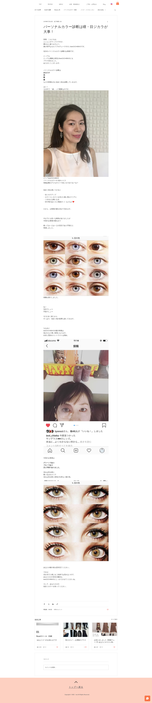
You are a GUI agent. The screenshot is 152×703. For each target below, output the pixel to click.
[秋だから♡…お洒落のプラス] (76, 630)
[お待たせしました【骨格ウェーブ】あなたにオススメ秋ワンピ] (104, 630)
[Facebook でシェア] (44, 604)
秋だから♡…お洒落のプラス (75, 640)
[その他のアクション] (107, 22)
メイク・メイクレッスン (87, 10)
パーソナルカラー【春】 (70, 10)
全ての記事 (38, 10)
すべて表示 (114, 619)
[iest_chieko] (111, 4)
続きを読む (101, 10)
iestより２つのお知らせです (47, 640)
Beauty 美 (57, 10)
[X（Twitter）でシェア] (48, 604)
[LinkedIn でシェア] (53, 604)
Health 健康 (47, 10)
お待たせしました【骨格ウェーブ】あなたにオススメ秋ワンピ (104, 641)
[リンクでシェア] (57, 604)
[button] (63, 4)
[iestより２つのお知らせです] (47, 630)
